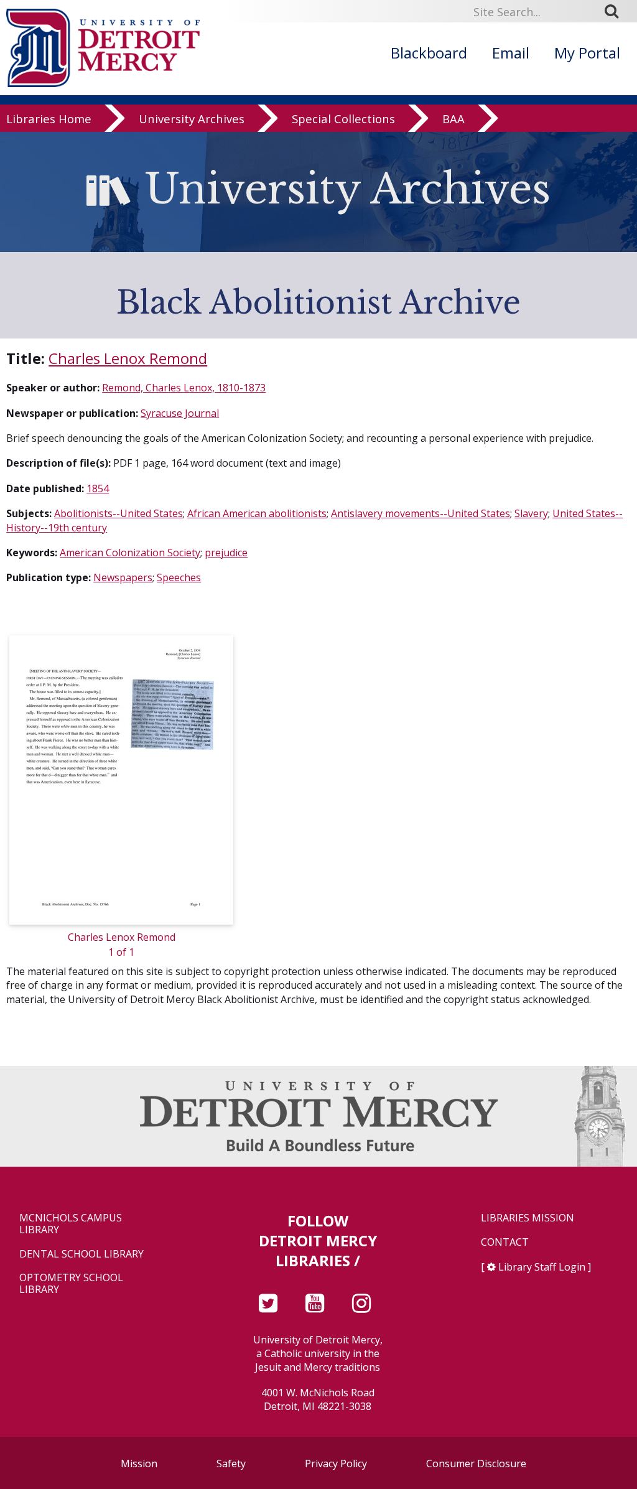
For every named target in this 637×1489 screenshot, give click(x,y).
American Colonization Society (130, 552)
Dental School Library (81, 1254)
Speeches (179, 577)
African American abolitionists (257, 513)
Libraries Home (48, 119)
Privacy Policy (336, 1463)
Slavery (531, 513)
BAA (453, 119)
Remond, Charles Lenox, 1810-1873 (184, 387)
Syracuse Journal (180, 413)
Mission (139, 1463)
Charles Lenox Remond (128, 358)
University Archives (191, 119)
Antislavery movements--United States (420, 513)
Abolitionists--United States (118, 513)
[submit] (616, 11)
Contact (505, 1242)
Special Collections (343, 119)
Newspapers (122, 577)
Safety (231, 1463)
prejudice (226, 552)
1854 (97, 488)
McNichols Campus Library (70, 1224)
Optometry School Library (71, 1283)
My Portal (587, 52)
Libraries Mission (527, 1218)
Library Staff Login (541, 1267)
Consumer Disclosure (476, 1463)
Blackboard (429, 52)
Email (510, 52)
